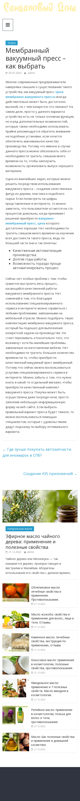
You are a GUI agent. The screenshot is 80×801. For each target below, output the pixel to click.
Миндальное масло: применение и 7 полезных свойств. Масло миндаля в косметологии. (49, 689)
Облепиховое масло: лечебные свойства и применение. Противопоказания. (46, 593)
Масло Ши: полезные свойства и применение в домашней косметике (52, 741)
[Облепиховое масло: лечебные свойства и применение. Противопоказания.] (15, 585)
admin (31, 73)
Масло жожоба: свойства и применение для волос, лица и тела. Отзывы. (52, 618)
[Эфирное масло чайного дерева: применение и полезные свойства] (40, 492)
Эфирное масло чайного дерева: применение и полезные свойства (33, 541)
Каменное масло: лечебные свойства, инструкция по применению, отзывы (50, 641)
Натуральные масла (20, 529)
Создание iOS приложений (50, 473)
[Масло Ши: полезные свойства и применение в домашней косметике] (15, 735)
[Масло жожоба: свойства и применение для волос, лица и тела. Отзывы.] (15, 612)
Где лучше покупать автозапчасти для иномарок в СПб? (36, 452)
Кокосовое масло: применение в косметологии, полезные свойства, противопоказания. (52, 664)
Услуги (12, 43)
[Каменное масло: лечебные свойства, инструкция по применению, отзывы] (15, 635)
